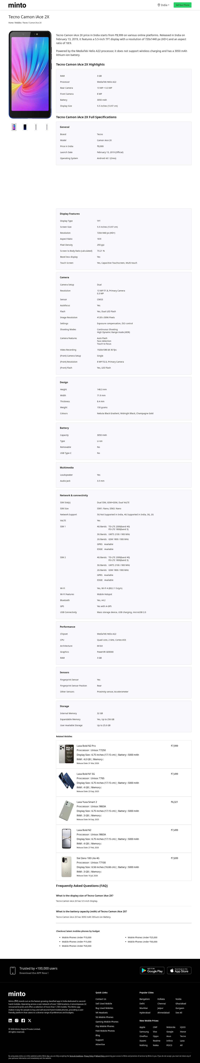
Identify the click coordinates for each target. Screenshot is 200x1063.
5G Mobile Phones (104, 1017)
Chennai (162, 1003)
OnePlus (144, 1036)
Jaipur (160, 1008)
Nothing (144, 1045)
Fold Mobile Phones (105, 1030)
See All (179, 1012)
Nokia (156, 1045)
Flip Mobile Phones (105, 1026)
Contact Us (101, 999)
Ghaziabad (181, 1003)
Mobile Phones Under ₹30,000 (142, 941)
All (181, 1045)
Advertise (100, 1044)
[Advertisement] (124, 187)
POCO (169, 1045)
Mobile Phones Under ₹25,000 (142, 937)
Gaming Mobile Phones (107, 1021)
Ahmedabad (164, 1012)
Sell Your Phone (182, 5)
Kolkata (161, 999)
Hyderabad (145, 1012)
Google (169, 1031)
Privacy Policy (89, 1056)
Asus (168, 1036)
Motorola (170, 1027)
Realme (156, 1040)
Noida (178, 999)
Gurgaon (180, 1008)
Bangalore (145, 999)
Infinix (169, 1040)
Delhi (142, 1003)
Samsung (144, 1031)
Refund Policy (100, 1056)
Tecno (183, 1036)
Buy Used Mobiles (104, 1008)
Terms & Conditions (76, 1056)
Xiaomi (143, 1040)
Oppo (155, 1036)
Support (100, 1039)
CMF (155, 1027)
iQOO (183, 1027)
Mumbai (144, 1008)
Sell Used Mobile (104, 1003)
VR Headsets (102, 1012)
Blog (98, 1035)
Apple (142, 1027)
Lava (182, 1040)
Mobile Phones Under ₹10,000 (76, 937)
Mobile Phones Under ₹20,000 (76, 945)
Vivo (155, 1031)
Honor (183, 1031)
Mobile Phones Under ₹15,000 (76, 941)
